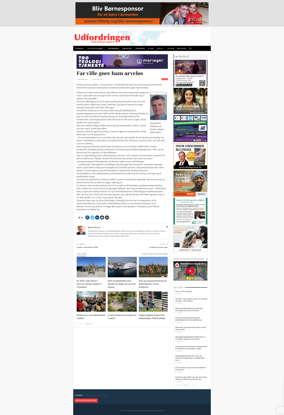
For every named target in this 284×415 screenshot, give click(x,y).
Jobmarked (140, 48)
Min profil (181, 48)
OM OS (160, 48)
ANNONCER (127, 48)
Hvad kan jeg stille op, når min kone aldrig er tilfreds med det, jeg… (191, 378)
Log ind (170, 48)
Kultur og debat (95, 48)
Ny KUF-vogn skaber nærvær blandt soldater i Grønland (191, 300)
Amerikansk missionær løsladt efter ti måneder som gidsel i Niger (191, 347)
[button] (190, 49)
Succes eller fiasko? (183, 291)
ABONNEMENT (113, 48)
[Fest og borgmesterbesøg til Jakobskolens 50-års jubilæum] (153, 267)
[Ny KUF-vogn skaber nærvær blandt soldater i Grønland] (91, 267)
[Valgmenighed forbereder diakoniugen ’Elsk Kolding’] (153, 301)
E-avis (151, 48)
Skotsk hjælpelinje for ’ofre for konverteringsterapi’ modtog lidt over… (189, 358)
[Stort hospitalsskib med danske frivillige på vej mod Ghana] (122, 267)
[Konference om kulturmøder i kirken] (91, 301)
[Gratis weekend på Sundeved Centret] (122, 301)
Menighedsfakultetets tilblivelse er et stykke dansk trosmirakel (190, 338)
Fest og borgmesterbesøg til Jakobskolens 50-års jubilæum (188, 319)
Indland (164, 79)
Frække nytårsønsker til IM (87, 247)
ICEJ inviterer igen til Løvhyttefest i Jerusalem (190, 368)
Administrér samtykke (86, 400)
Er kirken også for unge (158, 247)
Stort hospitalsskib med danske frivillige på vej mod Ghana (189, 309)
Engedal (161, 410)
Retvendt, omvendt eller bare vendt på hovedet (190, 328)
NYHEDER (79, 48)
